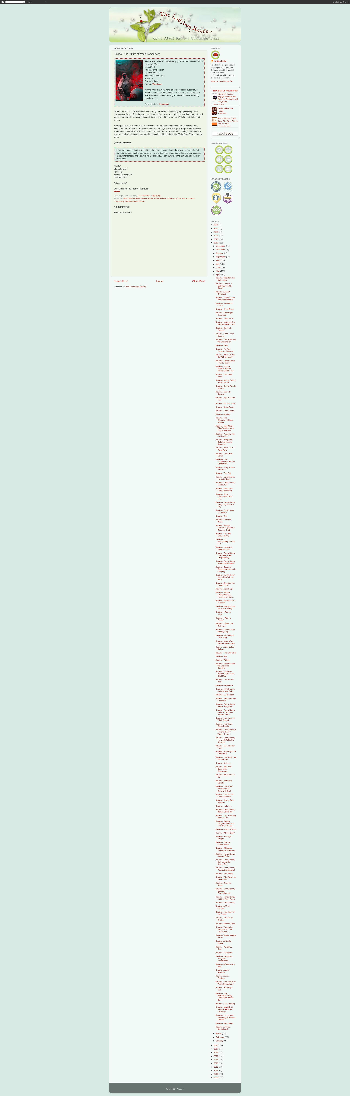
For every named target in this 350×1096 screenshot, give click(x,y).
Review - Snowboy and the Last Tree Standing (225, 666)
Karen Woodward (224, 126)
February (220, 1037)
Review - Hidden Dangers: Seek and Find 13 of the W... (224, 823)
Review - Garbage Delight (223, 837)
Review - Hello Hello (224, 1023)
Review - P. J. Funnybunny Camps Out (225, 541)
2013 (216, 1063)
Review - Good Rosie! (224, 411)
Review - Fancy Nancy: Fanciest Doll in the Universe (225, 740)
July (218, 264)
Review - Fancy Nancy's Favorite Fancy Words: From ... (225, 732)
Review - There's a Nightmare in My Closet (223, 286)
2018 (216, 1045)
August (219, 260)
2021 (216, 236)
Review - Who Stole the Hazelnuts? (225, 878)
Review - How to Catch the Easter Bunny (225, 607)
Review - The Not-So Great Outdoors (224, 795)
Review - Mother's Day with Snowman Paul (225, 323)
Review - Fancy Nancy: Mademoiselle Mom (225, 562)
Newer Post (120, 281)
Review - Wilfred (222, 660)
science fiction (160, 198)
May (218, 271)
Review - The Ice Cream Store (222, 843)
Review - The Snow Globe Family (223, 725)
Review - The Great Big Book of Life (225, 817)
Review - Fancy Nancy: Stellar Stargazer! (225, 705)
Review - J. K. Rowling (225, 1004)
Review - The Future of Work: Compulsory (225, 983)
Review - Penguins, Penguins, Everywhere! (223, 958)
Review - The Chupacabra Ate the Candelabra (225, 461)
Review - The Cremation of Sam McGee (224, 420)
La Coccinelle (220, 61)
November (221, 250)
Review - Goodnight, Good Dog (224, 314)
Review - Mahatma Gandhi (223, 782)
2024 (216, 225)
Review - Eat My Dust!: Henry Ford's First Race (225, 577)
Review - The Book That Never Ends (225, 758)
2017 (216, 1049)
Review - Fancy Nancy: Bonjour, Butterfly (225, 811)
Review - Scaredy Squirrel (223, 393)
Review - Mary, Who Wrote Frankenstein (225, 642)
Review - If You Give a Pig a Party (225, 449)
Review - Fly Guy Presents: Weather (224, 350)
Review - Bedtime (223, 763)
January (220, 1041)
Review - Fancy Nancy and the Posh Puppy (225, 898)
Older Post (198, 281)
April (218, 275)
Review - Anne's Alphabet (222, 971)
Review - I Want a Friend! (223, 619)
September (221, 257)
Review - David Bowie (224, 407)
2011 (216, 1070)
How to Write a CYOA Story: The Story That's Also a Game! (227, 121)
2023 (216, 228)
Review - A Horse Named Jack (222, 1028)
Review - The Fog (223, 473)
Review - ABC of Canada (222, 907)
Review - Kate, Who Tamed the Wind (224, 490)
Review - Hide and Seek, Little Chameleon (223, 769)
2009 (216, 1078)
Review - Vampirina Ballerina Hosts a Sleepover (223, 442)
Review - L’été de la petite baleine (223, 548)
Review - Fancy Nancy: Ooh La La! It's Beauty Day (225, 862)
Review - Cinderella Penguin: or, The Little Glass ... (223, 929)
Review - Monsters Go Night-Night (225, 279)
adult (125, 198)
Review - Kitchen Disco (225, 924)
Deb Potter (222, 113)
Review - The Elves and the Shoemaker (225, 341)
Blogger (180, 1089)
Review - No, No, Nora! (225, 403)
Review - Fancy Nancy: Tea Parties (225, 484)
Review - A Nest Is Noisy (225, 829)
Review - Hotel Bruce (224, 309)
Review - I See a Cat (224, 319)
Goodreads (164, 104)
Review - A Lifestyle (223, 953)
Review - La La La (223, 806)
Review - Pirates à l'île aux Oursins (225, 435)
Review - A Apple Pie (224, 685)
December (221, 246)
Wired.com (157, 84)
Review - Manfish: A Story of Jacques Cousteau (223, 1009)
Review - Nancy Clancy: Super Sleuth (225, 381)
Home (159, 281)
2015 (216, 1056)
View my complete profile (221, 81)
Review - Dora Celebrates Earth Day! (223, 496)
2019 (216, 243)
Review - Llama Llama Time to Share (225, 362)
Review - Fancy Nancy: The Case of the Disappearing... (225, 555)
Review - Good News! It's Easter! (224, 511)
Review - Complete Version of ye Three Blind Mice (224, 674)
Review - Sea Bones (224, 874)
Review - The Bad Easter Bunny (223, 534)
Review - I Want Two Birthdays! (224, 625)
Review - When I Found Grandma (225, 699)
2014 (216, 1060)
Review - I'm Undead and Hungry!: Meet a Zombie (225, 1017)
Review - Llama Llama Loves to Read (225, 478)
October (220, 253)
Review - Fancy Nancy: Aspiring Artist (225, 855)
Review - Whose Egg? (225, 833)
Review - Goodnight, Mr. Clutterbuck (225, 753)
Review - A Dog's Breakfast (222, 293)
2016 (216, 1052)
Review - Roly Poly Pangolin (223, 329)
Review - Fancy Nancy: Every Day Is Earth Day (225, 504)
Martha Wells (134, 198)
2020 (216, 239)
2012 (216, 1067)
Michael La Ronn (219, 104)
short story (172, 198)
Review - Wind (221, 345)
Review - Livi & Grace (224, 695)
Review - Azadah (222, 414)
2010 (216, 1074)
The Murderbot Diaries (135, 201)
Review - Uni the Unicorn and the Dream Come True (224, 368)
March (219, 1034)
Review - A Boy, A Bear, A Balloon (225, 468)
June (218, 268)
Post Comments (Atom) (136, 287)
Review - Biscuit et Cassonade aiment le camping (225, 569)
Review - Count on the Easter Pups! (225, 584)
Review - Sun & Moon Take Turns (224, 636)
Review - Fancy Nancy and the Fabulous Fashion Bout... (225, 712)
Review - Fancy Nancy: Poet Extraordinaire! (225, 869)
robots (150, 198)
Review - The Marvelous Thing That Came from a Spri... (224, 996)
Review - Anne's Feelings (222, 977)
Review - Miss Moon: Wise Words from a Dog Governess (224, 428)
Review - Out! (221, 516)
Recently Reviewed (225, 90)
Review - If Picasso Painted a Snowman (225, 849)
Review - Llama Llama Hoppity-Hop (225, 631)
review (144, 198)
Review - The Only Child (225, 653)
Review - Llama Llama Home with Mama (225, 299)
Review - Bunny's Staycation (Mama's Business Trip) (225, 528)
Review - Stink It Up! (224, 589)
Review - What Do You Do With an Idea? (225, 356)
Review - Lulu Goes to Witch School (225, 719)
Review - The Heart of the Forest (224, 913)
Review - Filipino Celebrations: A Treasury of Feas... (224, 594)
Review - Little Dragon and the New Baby (225, 690)
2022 (216, 232)
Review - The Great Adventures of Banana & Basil (223, 788)
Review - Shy (221, 656)
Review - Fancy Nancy (225, 903)
